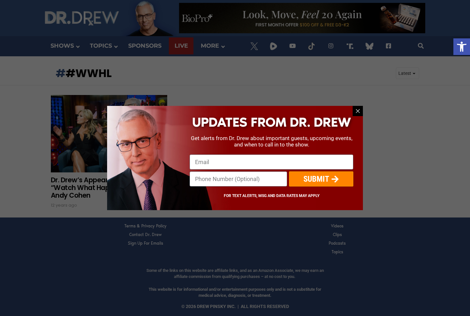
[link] (461, 46)
